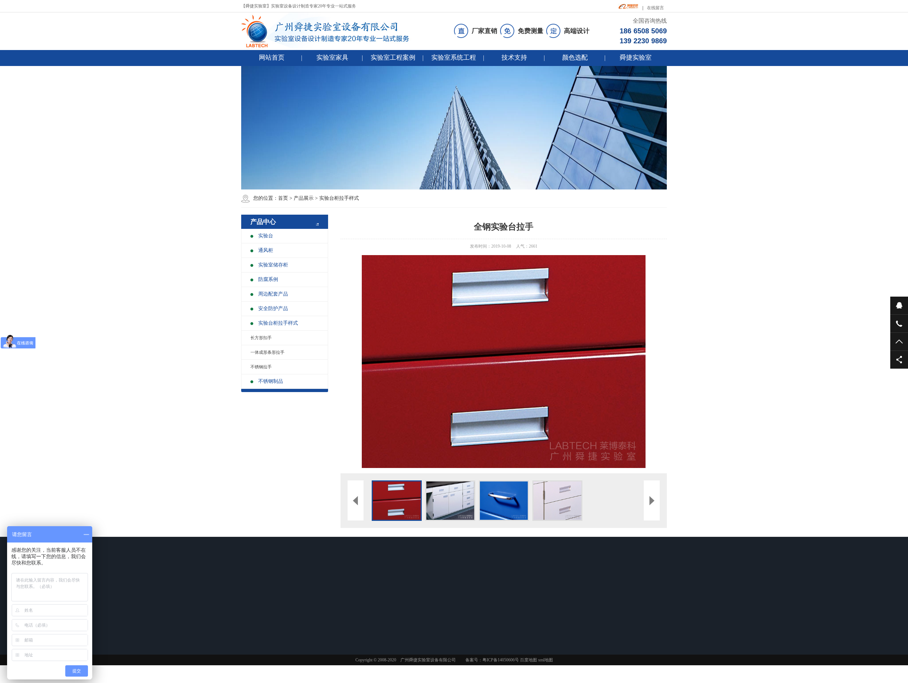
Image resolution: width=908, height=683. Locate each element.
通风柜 (265, 250)
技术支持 (514, 57)
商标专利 (510, 626)
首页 (283, 198)
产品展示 (304, 198)
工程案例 (363, 585)
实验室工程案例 (393, 57)
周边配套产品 (273, 294)
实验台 (265, 235)
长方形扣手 (261, 337)
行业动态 (410, 608)
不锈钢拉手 (261, 366)
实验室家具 (332, 57)
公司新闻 (410, 598)
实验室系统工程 (453, 57)
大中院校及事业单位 (371, 626)
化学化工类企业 (367, 617)
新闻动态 (413, 585)
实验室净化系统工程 (471, 617)
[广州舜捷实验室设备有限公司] (331, 31)
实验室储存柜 (273, 265)
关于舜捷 (513, 585)
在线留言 (655, 7)
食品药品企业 (364, 598)
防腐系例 (268, 279)
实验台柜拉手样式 (339, 198)
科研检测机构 (364, 608)
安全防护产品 (273, 308)
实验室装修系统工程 (471, 598)
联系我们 (263, 637)
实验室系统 (466, 585)
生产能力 (510, 617)
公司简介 (510, 598)
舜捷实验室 (636, 57)
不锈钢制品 (270, 381)
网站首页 (271, 57)
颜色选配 (575, 57)
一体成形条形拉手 (267, 352)
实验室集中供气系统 (471, 626)
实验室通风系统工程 (471, 608)
